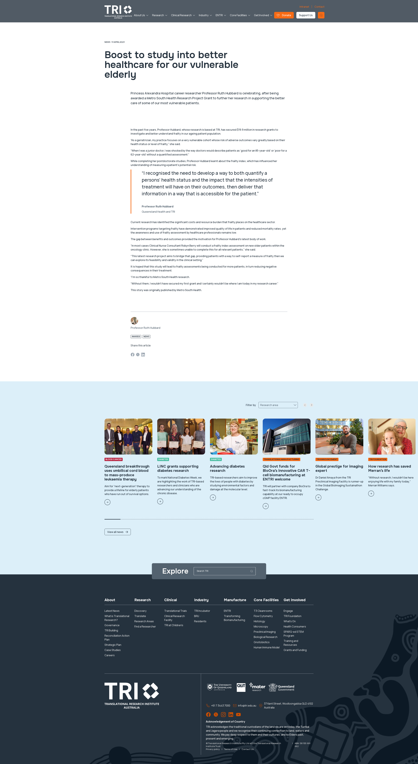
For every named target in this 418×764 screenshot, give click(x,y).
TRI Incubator (202, 611)
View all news (115, 532)
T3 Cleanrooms (263, 611)
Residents (200, 621)
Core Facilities (238, 15)
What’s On (290, 621)
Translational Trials (175, 611)
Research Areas (144, 621)
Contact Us (248, 749)
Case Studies (112, 650)
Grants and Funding (295, 650)
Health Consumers (295, 626)
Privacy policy (213, 749)
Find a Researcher (145, 626)
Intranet (304, 6)
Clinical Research (181, 15)
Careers (109, 655)
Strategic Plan (112, 645)
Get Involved (261, 15)
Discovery (140, 611)
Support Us (306, 15)
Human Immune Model (267, 647)
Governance (112, 625)
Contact (319, 6)
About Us (139, 15)
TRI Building (111, 630)
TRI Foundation (292, 616)
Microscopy (261, 626)
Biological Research (265, 637)
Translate (140, 616)
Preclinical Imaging (265, 632)
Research (158, 15)
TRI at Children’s (173, 625)
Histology (259, 621)
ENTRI (219, 15)
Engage (288, 611)
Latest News (112, 611)
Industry (204, 15)
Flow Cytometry (263, 616)
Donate (286, 15)
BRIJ (196, 616)
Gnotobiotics (262, 642)
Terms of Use (230, 749)
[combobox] (260, 405)
